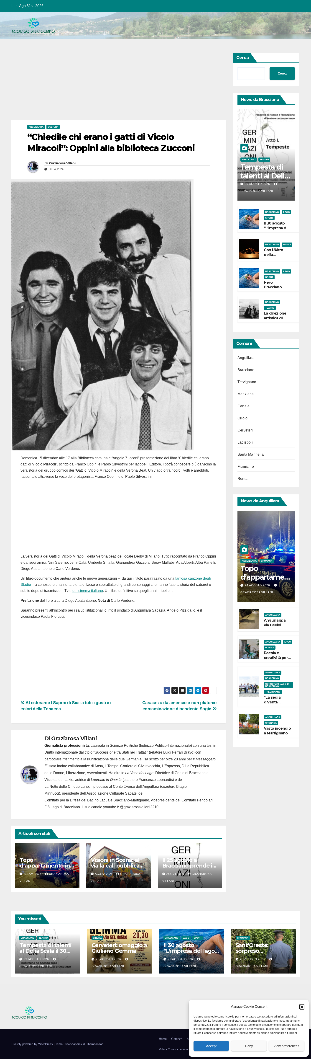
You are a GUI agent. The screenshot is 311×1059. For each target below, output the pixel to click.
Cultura (53, 127)
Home (163, 1039)
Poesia (269, 647)
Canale (243, 406)
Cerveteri (245, 430)
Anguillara (36, 127)
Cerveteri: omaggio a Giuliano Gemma (119, 948)
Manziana (245, 394)
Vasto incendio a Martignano (277, 730)
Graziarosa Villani (62, 163)
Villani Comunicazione (173, 1049)
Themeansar (94, 1044)
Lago (286, 212)
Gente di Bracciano (190, 773)
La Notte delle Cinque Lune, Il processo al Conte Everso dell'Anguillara (101, 786)
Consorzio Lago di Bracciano (277, 685)
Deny (249, 1046)
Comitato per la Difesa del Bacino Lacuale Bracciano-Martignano (96, 800)
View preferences (286, 1046)
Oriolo (242, 418)
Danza (287, 244)
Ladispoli (245, 442)
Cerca (242, 57)
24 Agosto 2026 (258, 585)
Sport (269, 218)
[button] (302, 1006)
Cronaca (266, 561)
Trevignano (246, 382)
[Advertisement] (118, 87)
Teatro (264, 159)
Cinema (97, 938)
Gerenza (176, 1039)
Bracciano (248, 159)
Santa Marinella (250, 454)
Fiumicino (245, 466)
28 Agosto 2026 (109, 959)
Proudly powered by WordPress (32, 1044)
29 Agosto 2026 (258, 184)
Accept (211, 1046)
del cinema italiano (87, 591)
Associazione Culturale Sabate (112, 793)
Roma (242, 478)
